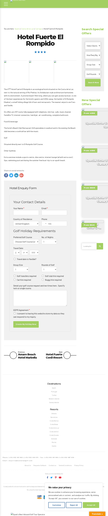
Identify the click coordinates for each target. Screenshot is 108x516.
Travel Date (18, 248)
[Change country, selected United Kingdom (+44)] (44, 223)
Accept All (91, 505)
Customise (56, 505)
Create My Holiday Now (26, 324)
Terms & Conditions (65, 465)
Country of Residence (22, 219)
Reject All (74, 505)
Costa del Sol (54, 431)
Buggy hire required (53, 280)
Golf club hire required (54, 276)
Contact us (52, 465)
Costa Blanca (54, 421)
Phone (44, 219)
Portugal (54, 391)
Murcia (54, 442)
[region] (74, 497)
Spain (17, 29)
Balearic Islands (54, 399)
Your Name (18, 208)
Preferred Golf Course (22, 237)
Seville (54, 446)
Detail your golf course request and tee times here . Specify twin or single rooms (39, 287)
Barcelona (54, 417)
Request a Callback (39, 465)
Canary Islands (54, 402)
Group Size (18, 265)
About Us (28, 465)
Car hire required (24, 280)
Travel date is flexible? (26, 259)
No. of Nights (47, 237)
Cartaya (38, 29)
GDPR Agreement (21, 310)
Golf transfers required (26, 276)
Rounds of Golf (48, 265)
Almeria (54, 413)
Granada (54, 439)
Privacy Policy (78, 465)
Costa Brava (54, 424)
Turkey (54, 395)
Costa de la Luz (27, 29)
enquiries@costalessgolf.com (21, 460)
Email (44, 208)
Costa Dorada (54, 435)
